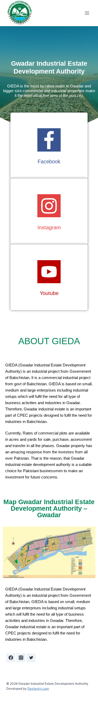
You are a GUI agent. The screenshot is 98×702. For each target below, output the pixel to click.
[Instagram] (20, 657)
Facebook (49, 161)
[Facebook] (10, 657)
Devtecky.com (38, 688)
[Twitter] (31, 657)
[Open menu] (87, 13)
